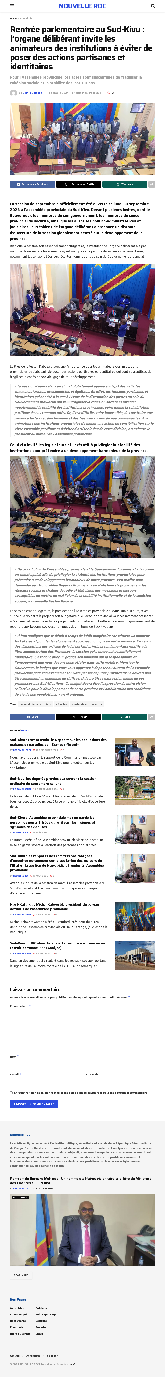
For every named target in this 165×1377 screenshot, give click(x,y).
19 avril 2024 (43, 914)
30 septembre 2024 (46, 750)
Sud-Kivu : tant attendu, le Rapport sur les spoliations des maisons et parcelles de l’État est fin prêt (58, 742)
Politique (95, 93)
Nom (14, 1056)
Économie (16, 1327)
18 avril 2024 (43, 953)
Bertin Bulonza (32, 93)
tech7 (72, 1364)
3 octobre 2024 (44, 1188)
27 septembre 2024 (46, 789)
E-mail (15, 1074)
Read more (21, 1275)
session (96, 704)
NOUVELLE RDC (82, 6)
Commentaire (20, 1006)
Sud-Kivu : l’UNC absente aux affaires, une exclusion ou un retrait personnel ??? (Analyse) (57, 945)
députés (61, 704)
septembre (79, 704)
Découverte (18, 1321)
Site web (92, 1074)
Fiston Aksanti (22, 789)
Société (40, 1327)
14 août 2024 (40, 875)
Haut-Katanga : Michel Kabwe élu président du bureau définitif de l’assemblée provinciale (54, 906)
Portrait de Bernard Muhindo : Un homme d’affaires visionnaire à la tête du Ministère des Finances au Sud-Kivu (81, 1181)
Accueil (15, 1356)
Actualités (26, 18)
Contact (52, 1356)
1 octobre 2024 (59, 93)
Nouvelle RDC (20, 832)
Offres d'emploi (20, 1334)
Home (13, 18)
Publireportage (45, 1314)
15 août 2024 (40, 832)
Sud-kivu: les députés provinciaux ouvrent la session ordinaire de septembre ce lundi (53, 781)
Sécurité (41, 1321)
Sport (39, 1334)
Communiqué (18, 1314)
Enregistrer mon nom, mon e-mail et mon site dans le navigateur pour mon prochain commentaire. (81, 1092)
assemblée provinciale (35, 704)
